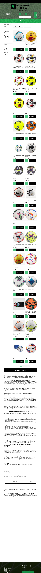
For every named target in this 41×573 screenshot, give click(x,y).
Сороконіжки (6, 569)
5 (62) (6, 47)
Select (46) (7, 37)
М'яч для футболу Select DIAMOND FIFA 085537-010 (30, 67)
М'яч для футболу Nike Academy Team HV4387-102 (18, 334)
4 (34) (6, 45)
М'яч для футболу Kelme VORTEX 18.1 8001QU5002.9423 (31, 356)
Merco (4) (7, 32)
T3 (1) (6, 48)
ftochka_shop (25, 567)
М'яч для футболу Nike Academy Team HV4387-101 (18, 44)
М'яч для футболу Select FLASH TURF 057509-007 (30, 111)
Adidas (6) (7, 28)
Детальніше (19, 49)
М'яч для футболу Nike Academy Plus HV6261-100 (18, 200)
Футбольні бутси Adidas (8, 568)
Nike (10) (7, 35)
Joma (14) (7, 30)
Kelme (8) (7, 31)
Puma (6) (7, 36)
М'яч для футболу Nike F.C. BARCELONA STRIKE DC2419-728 (30, 44)
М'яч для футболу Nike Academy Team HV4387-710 (18, 267)
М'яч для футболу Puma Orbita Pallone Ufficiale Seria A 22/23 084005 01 (30, 245)
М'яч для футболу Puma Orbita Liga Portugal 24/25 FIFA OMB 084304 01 (18, 223)
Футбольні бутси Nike (7, 567)
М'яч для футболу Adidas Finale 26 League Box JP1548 (18, 356)
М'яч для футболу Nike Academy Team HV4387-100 (30, 334)
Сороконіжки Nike (7, 570)
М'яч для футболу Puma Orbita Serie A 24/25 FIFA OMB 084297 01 (30, 223)
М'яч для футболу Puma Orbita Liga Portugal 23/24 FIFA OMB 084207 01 (18, 289)
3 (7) (6, 44)
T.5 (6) (6, 52)
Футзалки (5, 571)
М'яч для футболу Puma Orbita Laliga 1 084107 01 (30, 267)
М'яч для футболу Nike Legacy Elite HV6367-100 (30, 200)
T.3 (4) (6, 53)
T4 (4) (6, 49)
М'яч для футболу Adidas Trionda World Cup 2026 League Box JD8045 (19, 312)
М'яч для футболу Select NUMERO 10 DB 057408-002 (18, 67)
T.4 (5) (6, 54)
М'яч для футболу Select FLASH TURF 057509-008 (18, 111)
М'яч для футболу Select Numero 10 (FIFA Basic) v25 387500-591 (31, 312)
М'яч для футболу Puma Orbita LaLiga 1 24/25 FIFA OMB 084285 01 (19, 245)
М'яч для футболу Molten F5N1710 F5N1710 (29, 289)
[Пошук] (29, 17)
